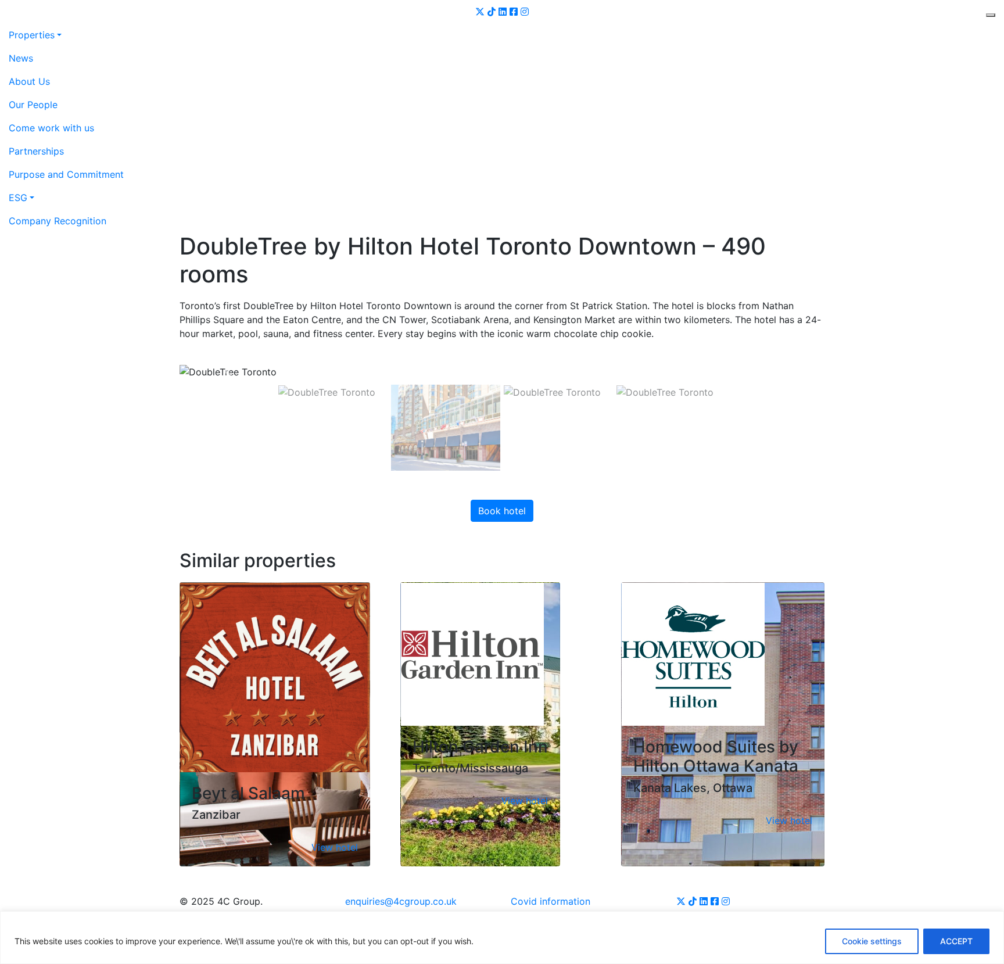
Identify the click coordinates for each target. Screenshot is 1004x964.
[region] (502, 937)
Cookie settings (872, 941)
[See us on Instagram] (525, 11)
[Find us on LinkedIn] (503, 11)
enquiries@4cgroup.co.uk (401, 901)
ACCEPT (956, 941)
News (21, 58)
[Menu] (990, 15)
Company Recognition (57, 221)
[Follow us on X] (480, 11)
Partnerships (36, 151)
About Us (29, 81)
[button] (228, 371)
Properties (32, 35)
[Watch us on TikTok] (491, 11)
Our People (33, 104)
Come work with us (51, 128)
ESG (18, 197)
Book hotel (502, 511)
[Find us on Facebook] (514, 11)
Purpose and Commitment (66, 174)
